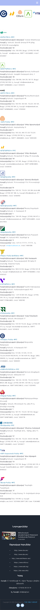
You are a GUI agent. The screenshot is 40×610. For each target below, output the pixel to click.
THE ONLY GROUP (30, 602)
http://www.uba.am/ (21, 554)
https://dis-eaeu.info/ (21, 571)
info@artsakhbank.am (13, 246)
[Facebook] (18, 605)
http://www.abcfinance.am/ (21, 558)
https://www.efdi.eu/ (21, 562)
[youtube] (22, 605)
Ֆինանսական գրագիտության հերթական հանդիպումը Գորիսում (28, 535)
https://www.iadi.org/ (21, 566)
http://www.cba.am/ (21, 550)
